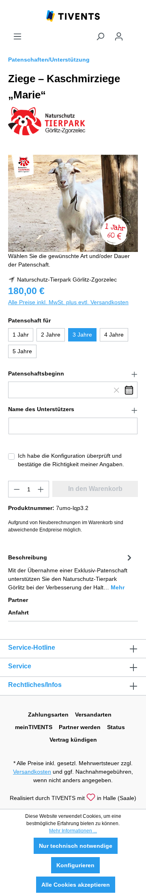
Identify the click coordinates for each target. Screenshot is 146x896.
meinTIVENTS (33, 727)
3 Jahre (82, 334)
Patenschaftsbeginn (36, 373)
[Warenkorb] (133, 33)
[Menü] (17, 36)
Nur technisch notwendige (75, 846)
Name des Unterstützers (41, 409)
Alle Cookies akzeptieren (75, 884)
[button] (73, 373)
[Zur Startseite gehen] (73, 15)
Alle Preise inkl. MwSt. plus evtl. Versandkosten (68, 302)
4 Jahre (114, 334)
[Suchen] (100, 36)
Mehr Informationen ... (73, 831)
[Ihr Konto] (119, 36)
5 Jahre (22, 351)
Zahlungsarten (48, 714)
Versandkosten (32, 771)
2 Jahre (50, 334)
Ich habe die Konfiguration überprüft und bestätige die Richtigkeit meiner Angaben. (71, 459)
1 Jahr (21, 334)
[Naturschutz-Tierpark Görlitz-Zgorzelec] (46, 120)
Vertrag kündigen (73, 739)
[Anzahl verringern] (16, 489)
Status (116, 727)
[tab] (71, 572)
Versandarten (93, 714)
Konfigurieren (75, 865)
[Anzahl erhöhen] (40, 489)
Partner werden (80, 727)
